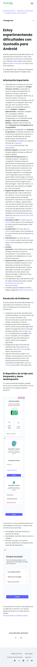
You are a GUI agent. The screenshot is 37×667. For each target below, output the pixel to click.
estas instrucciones (25, 290)
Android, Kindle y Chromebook (16, 13)
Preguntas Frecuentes (13, 144)
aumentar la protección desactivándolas (14, 284)
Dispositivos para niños (25, 11)
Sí (15, 638)
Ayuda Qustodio (8, 11)
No (21, 638)
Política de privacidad (14, 657)
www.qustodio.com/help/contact (15, 615)
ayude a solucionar (15, 63)
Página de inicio (16, 654)
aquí (9, 318)
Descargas (29, 654)
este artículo (21, 349)
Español (28, 657)
